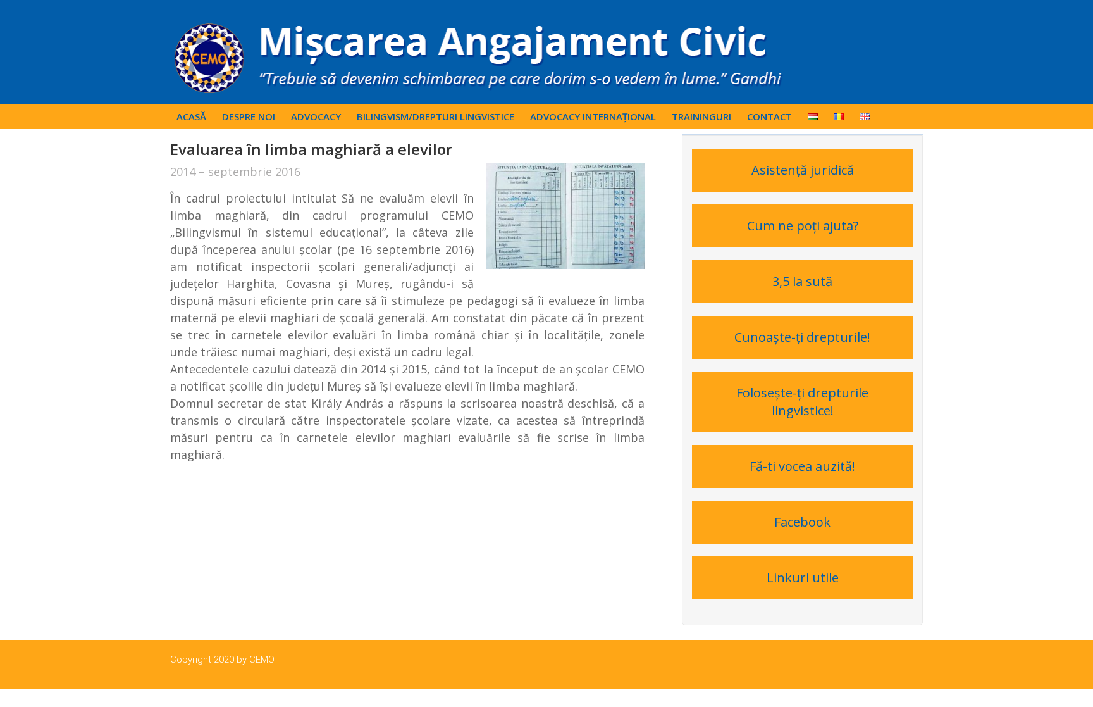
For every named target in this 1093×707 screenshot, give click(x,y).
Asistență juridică (802, 169)
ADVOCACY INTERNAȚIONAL (593, 116)
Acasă (191, 116)
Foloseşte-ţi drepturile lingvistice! (802, 401)
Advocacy (316, 116)
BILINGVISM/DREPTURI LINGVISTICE (435, 116)
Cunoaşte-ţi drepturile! (802, 337)
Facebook (802, 521)
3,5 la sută (802, 281)
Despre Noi (248, 116)
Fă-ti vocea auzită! (802, 466)
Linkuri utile (803, 577)
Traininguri (701, 116)
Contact (769, 116)
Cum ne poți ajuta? (802, 225)
